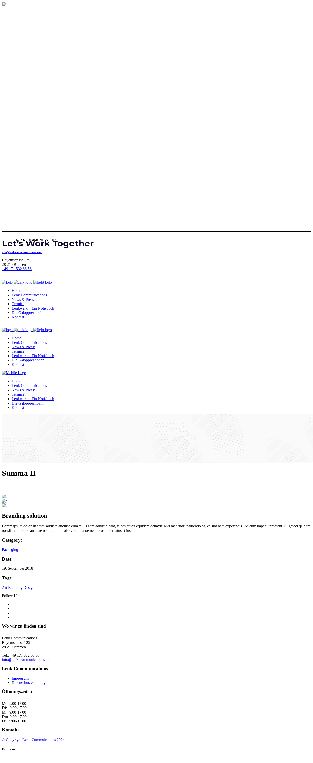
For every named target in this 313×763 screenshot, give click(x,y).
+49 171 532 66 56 (17, 269)
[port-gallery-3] (5, 505)
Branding (15, 587)
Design (28, 587)
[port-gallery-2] (5, 501)
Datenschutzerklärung (28, 683)
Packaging (10, 549)
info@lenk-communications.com (22, 252)
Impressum (20, 678)
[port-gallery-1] (5, 497)
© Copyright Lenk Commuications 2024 (33, 740)
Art (4, 587)
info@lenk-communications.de (25, 660)
